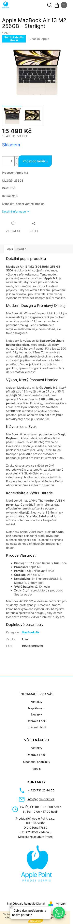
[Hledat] (50, 5)
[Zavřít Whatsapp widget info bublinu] (11, 907)
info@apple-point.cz (41, 799)
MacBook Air (30, 632)
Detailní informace (14, 211)
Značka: (39, 38)
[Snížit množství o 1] (16, 163)
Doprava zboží (36, 721)
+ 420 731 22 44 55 (41, 790)
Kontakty (36, 701)
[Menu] (64, 5)
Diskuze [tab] (21, 249)
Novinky (36, 714)
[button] (59, 913)
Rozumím (35, 920)
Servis (36, 768)
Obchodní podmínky (36, 761)
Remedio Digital (34, 903)
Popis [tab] (9, 249)
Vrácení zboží (37, 727)
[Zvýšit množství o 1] (16, 158)
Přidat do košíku (35, 161)
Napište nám (36, 708)
